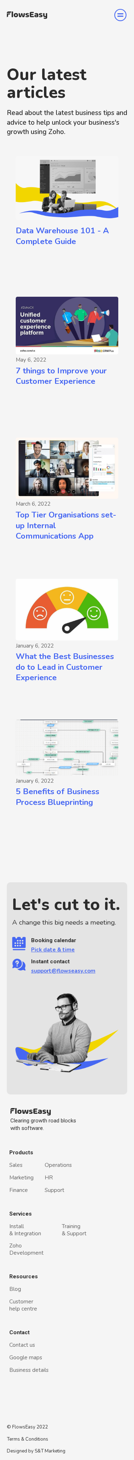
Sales (16, 1165)
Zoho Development (26, 1249)
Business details (29, 1370)
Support (54, 1190)
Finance (18, 1190)
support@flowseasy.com (63, 971)
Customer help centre (23, 1305)
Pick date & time (53, 950)
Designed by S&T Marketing (36, 1451)
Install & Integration (25, 1230)
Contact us (22, 1345)
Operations (58, 1165)
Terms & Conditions (27, 1439)
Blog (15, 1289)
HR (49, 1177)
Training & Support (74, 1230)
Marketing (21, 1177)
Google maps (25, 1357)
